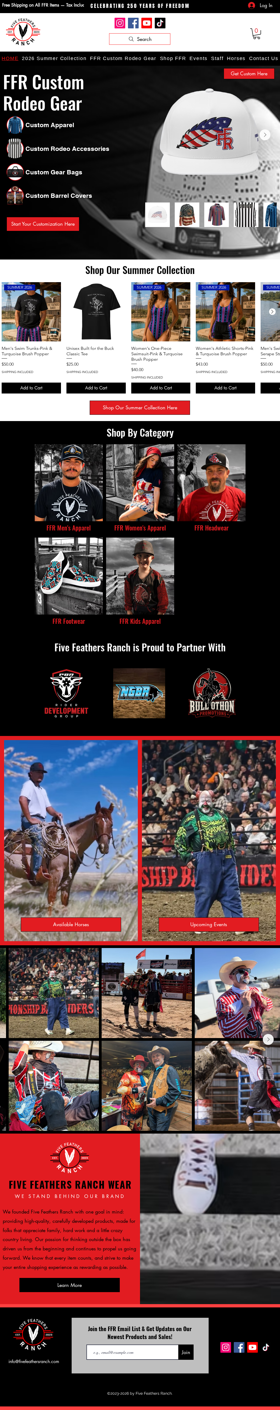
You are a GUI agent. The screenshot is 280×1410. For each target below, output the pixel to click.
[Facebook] (133, 23)
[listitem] (68, 489)
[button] (173, 58)
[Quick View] (96, 311)
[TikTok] (160, 23)
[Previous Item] (11, 1039)
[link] (256, 33)
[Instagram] (120, 23)
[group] (140, 338)
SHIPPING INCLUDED (17, 372)
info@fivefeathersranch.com (33, 1361)
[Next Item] (264, 134)
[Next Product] (272, 311)
